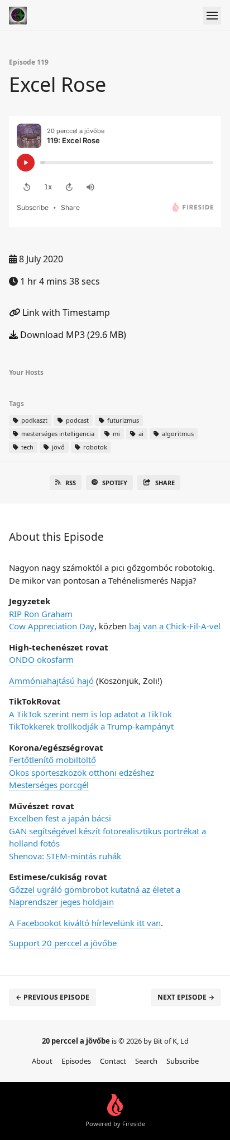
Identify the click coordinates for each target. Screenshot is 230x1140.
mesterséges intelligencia (57, 433)
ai (140, 433)
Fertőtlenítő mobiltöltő (52, 759)
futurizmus (122, 420)
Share (165, 482)
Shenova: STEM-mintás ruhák (65, 856)
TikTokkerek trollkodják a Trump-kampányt (91, 726)
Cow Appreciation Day (51, 626)
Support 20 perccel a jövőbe (63, 942)
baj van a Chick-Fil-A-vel (175, 626)
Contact (113, 1061)
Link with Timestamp (65, 312)
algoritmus (177, 433)
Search (146, 1061)
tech (26, 447)
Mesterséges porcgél (49, 784)
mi (115, 433)
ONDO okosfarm (41, 659)
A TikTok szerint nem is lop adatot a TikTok (90, 714)
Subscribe (182, 1061)
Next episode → (185, 997)
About (42, 1061)
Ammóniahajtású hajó (51, 680)
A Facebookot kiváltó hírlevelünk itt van (85, 922)
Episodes (76, 1061)
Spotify (114, 482)
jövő (57, 447)
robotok (94, 447)
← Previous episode (52, 997)
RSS (70, 482)
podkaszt (33, 420)
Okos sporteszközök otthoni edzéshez (81, 772)
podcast (76, 420)
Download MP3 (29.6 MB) (72, 335)
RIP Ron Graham (41, 613)
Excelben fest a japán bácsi (60, 818)
